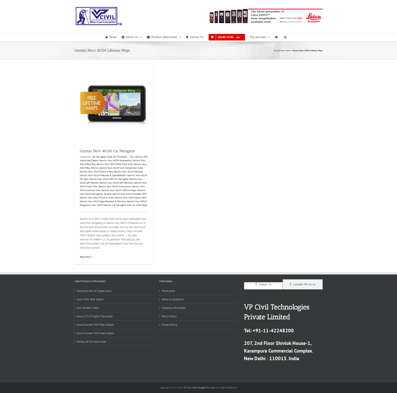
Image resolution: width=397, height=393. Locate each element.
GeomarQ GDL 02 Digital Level (94, 291)
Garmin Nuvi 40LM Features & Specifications (103, 175)
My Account (168, 291)
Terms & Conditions (173, 299)
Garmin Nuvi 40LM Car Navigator (107, 151)
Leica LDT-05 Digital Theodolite (95, 316)
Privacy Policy (169, 325)
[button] (285, 36)
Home (287, 50)
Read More (85, 256)
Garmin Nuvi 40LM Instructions (114, 186)
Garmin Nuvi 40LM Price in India (97, 197)
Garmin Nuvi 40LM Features (128, 171)
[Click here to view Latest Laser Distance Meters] (265, 16)
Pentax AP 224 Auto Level (91, 341)
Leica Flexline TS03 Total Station (95, 333)
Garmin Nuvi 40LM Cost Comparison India (121, 167)
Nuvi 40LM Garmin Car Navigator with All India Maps (119, 205)
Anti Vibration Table (88, 308)
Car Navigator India (102, 156)
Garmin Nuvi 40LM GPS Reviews (116, 182)
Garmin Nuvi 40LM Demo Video (96, 171)
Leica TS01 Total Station (90, 299)
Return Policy (169, 316)
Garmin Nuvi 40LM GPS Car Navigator (108, 178)
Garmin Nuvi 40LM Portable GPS (129, 193)
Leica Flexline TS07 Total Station (95, 325)
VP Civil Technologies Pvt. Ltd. (199, 387)
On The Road (120, 156)
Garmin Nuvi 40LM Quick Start (130, 197)
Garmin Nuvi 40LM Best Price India (114, 164)
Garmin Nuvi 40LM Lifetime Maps (119, 190)
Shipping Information (173, 308)
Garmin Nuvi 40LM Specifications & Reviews (103, 201)
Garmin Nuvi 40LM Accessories (115, 160)
